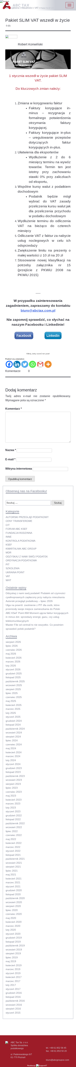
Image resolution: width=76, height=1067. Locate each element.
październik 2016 (15, 1000)
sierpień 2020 (13, 906)
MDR (8, 552)
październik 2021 (15, 858)
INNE (8, 536)
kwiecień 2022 (14, 843)
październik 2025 (15, 681)
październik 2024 (15, 728)
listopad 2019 (13, 941)
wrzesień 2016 (14, 1004)
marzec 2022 (13, 847)
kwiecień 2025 (14, 705)
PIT (8, 564)
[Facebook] (9, 364)
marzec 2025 (13, 708)
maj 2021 (11, 874)
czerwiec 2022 (14, 835)
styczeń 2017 (13, 989)
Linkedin (53, 335)
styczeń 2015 (13, 1012)
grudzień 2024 (14, 720)
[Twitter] (24, 364)
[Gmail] (40, 364)
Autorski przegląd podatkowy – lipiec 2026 (29, 601)
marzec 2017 (13, 981)
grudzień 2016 (14, 992)
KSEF (9, 544)
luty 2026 (11, 665)
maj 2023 (11, 795)
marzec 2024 (13, 756)
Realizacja (31, 1065)
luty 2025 (11, 713)
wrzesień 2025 (14, 685)
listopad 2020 (13, 894)
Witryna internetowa (18, 468)
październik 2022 (15, 823)
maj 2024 (11, 748)
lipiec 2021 (12, 870)
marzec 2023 (13, 803)
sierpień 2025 (13, 689)
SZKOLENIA (12, 568)
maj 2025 (11, 701)
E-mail (10, 459)
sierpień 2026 (13, 642)
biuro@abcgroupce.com (57, 1060)
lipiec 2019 (12, 957)
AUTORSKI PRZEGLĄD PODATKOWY (27, 517)
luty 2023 (11, 807)
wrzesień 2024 (14, 732)
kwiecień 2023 (14, 799)
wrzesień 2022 (14, 827)
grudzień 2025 (14, 673)
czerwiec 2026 (14, 649)
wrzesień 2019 (14, 949)
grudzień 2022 (14, 815)
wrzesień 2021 (14, 862)
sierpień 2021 (13, 866)
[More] (48, 364)
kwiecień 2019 (14, 965)
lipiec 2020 (12, 910)
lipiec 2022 (12, 831)
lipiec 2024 (12, 740)
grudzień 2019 (14, 937)
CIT (8, 525)
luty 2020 (11, 929)
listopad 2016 (13, 996)
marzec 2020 (13, 925)
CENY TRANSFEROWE (19, 521)
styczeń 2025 (13, 716)
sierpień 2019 (13, 953)
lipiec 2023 (12, 787)
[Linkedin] (17, 364)
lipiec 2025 (12, 693)
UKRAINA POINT (15, 572)
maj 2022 (11, 839)
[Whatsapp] (32, 364)
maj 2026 (11, 653)
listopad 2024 (13, 724)
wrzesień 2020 (14, 902)
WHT (8, 580)
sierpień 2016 (13, 1008)
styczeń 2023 (13, 811)
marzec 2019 (13, 969)
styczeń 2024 (13, 764)
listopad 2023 (13, 772)
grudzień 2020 (14, 890)
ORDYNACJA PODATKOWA (21, 560)
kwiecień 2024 (14, 752)
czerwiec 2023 (14, 791)
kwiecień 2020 (14, 921)
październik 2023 (15, 776)
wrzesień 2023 (14, 779)
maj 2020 (11, 918)
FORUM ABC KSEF (16, 528)
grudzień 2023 (14, 768)
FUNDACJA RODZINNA (19, 532)
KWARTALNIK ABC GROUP (21, 548)
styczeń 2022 (13, 850)
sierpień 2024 (13, 736)
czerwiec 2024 (14, 744)
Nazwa (10, 450)
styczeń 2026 (13, 669)
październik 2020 (15, 898)
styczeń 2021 (13, 886)
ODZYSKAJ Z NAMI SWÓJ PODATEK (27, 556)
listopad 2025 (13, 677)
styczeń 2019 (13, 973)
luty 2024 (11, 760)
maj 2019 (11, 961)
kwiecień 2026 (14, 657)
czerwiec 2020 (14, 914)
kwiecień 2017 (14, 977)
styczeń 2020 (13, 933)
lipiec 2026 (12, 645)
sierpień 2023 (13, 784)
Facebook (23, 335)
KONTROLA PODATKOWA (20, 540)
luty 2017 (11, 985)
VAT (8, 576)
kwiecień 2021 (14, 878)
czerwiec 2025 (14, 697)
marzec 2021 (13, 882)
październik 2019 (15, 945)
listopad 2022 (13, 819)
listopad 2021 (13, 854)
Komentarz (13, 408)
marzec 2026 (13, 661)
